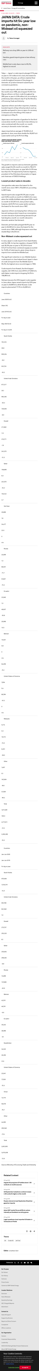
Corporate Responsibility (8, 1339)
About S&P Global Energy (8, 1349)
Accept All (25, 1367)
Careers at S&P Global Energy (10, 1285)
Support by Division (7, 1318)
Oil (5, 1240)
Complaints (4, 1324)
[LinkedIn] (28, 1262)
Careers (3, 1336)
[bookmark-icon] (27, 1231)
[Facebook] (18, 1262)
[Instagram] (21, 1262)
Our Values (4, 1272)
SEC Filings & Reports (7, 1303)
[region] (19, 1361)
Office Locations (6, 1328)
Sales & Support (6, 1315)
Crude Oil (10, 1240)
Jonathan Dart (13, 1251)
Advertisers (4, 1306)
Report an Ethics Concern (8, 1321)
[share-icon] (34, 1231)
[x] (15, 1262)
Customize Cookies (13, 1367)
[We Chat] (31, 1262)
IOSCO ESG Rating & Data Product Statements (14, 1346)
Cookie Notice (10, 1364)
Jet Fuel (18, 1240)
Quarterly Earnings (6, 1300)
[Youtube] (24, 1262)
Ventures (4, 1279)
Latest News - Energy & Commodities (14, 8)
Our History (4, 1275)
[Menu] (36, 3)
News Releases (5, 1297)
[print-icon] (30, 1231)
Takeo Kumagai (14, 38)
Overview (4, 1293)
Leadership (4, 1342)
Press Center (5, 1282)
